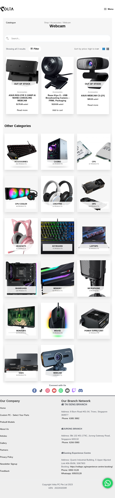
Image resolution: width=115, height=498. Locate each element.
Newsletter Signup (8, 464)
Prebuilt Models (7, 422)
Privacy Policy (6, 457)
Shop (46, 23)
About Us (4, 429)
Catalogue (11, 22)
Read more (22, 110)
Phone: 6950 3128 (70, 470)
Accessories (55, 23)
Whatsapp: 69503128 (71, 473)
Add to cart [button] (57, 110)
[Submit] (7, 38)
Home (3, 408)
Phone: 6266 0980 (70, 442)
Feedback (4, 471)
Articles (3, 436)
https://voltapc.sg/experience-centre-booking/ (91, 467)
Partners (4, 450)
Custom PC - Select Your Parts (14, 415)
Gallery (3, 443)
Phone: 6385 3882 (70, 418)
